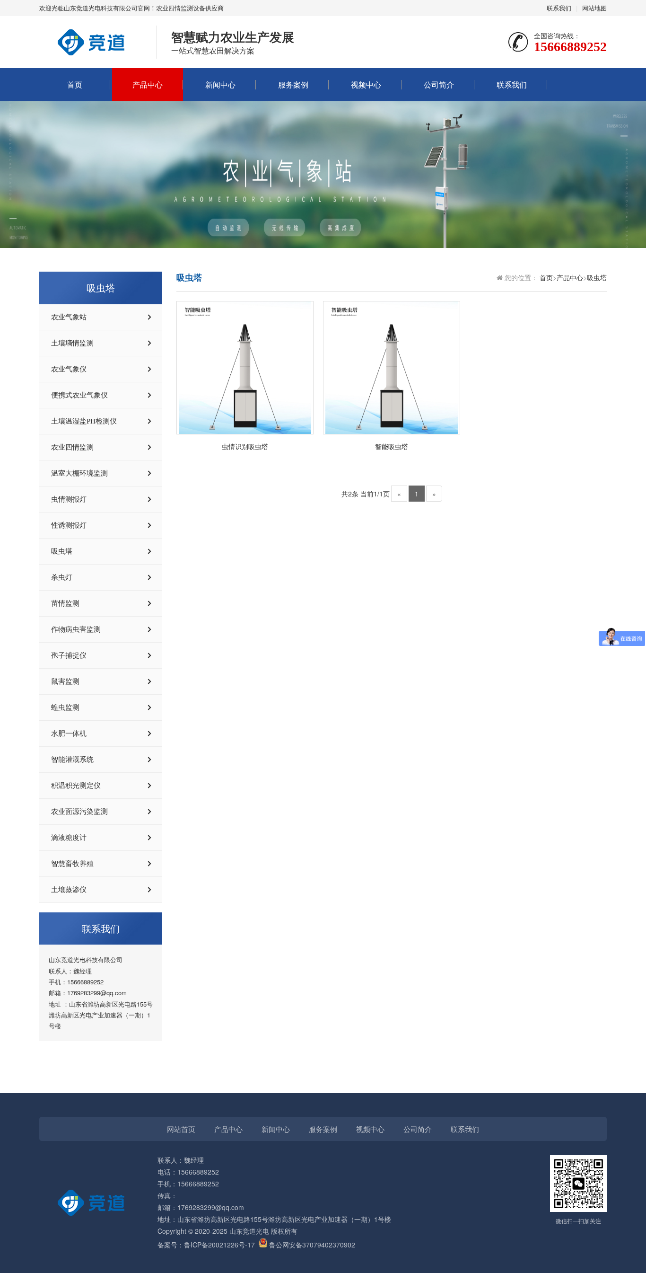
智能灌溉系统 (72, 759)
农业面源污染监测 (79, 811)
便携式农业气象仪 (79, 395)
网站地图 (594, 7)
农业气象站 (69, 317)
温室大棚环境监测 (79, 473)
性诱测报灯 (69, 525)
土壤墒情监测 (72, 343)
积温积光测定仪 (76, 785)
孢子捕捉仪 (69, 655)
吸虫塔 (61, 551)
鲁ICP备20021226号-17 (219, 1244)
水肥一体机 (69, 733)
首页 (74, 84)
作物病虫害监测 (76, 629)
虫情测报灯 (69, 499)
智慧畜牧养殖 (72, 863)
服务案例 (293, 84)
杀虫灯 (61, 577)
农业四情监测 (72, 447)
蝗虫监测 (65, 707)
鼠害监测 (65, 681)
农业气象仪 (69, 369)
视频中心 (366, 84)
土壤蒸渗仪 (69, 889)
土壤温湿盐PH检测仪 (84, 421)
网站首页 (181, 1129)
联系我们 (559, 7)
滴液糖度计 (69, 837)
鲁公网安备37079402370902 (312, 1244)
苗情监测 (65, 603)
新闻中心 (220, 84)
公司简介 (439, 84)
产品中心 (147, 84)
